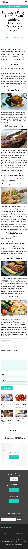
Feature (6, 37)
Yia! (2, 319)
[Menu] (26, 2)
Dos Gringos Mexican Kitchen (14, 184)
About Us (6, 533)
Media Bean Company (14, 258)
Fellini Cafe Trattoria (14, 233)
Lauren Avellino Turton (15, 40)
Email (2, 380)
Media (22, 37)
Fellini (12, 243)
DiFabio (3, 150)
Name (2, 374)
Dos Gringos (15, 206)
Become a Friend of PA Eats (14, 6)
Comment (3, 359)
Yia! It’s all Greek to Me (14, 297)
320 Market (14, 64)
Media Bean (5, 280)
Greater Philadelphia (14, 37)
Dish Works (18, 437)
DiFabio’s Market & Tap (14, 126)
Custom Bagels (14, 90)
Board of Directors (13, 533)
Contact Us (21, 533)
